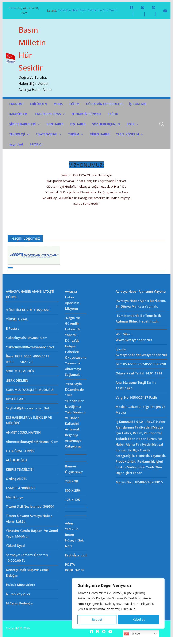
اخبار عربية (16, 144)
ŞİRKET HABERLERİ (22, 124)
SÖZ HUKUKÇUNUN (106, 124)
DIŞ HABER (77, 124)
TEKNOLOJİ (17, 134)
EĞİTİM (74, 104)
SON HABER (55, 124)
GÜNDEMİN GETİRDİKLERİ (104, 104)
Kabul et (139, 619)
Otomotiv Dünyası (86, 114)
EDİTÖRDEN (38, 104)
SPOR (130, 124)
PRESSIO (36, 144)
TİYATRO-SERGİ (46, 134)
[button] (63, 114)
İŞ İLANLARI (137, 104)
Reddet (97, 619)
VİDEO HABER (99, 134)
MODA (58, 104)
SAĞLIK (113, 114)
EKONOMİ (16, 104)
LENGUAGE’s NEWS (47, 114)
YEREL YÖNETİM (127, 134)
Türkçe (134, 633)
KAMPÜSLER (18, 114)
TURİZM (73, 134)
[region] (118, 603)
